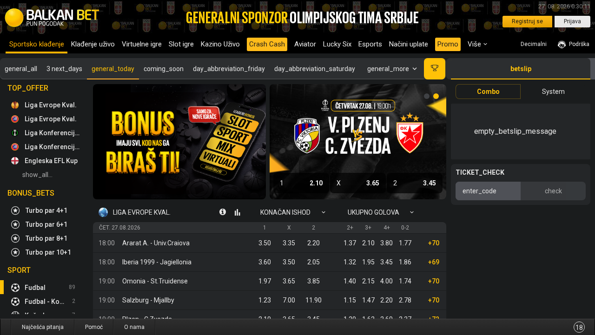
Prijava (572, 21)
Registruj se (527, 21)
